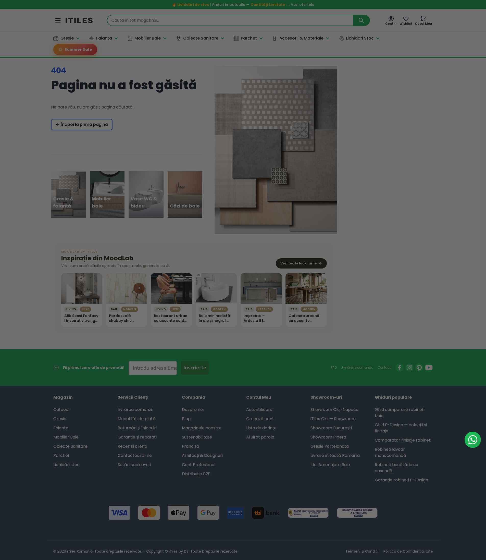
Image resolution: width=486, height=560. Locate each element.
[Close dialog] (290, 195)
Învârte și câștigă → (243, 361)
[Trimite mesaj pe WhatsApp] (473, 440)
